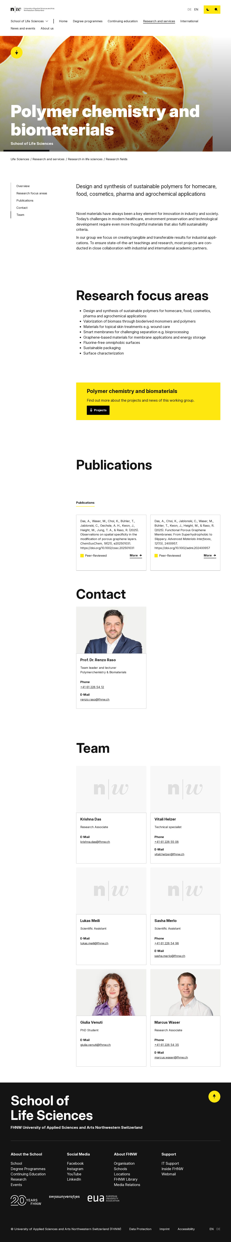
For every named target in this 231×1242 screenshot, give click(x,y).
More (134, 555)
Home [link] (63, 21)
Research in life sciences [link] (85, 159)
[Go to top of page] (214, 1097)
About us (47, 28)
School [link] (16, 1163)
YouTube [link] (74, 1174)
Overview (23, 186)
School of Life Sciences (27, 21)
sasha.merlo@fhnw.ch (169, 956)
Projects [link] (100, 410)
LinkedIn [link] (74, 1179)
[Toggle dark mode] (208, 9)
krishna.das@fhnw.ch (95, 842)
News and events (23, 28)
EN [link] (196, 9)
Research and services (159, 21)
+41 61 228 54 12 (92, 687)
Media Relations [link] (127, 1184)
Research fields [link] (116, 159)
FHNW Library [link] (126, 1179)
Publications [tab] (85, 502)
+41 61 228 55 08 (166, 842)
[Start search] (216, 9)
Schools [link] (120, 1169)
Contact (22, 207)
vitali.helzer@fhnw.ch (169, 854)
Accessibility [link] (186, 1229)
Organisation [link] (124, 1163)
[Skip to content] (17, 53)
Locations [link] (122, 1174)
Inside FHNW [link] (172, 1169)
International (189, 21)
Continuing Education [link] (28, 1174)
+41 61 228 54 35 (166, 1045)
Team (20, 215)
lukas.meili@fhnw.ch (94, 943)
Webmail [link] (169, 1174)
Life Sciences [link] (20, 159)
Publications (24, 200)
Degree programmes (88, 21)
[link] (33, 9)
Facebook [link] (75, 1163)
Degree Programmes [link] (28, 1169)
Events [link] (16, 1184)
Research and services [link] (48, 159)
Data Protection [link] (140, 1229)
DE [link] (189, 9)
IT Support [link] (170, 1163)
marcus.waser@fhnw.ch (171, 1057)
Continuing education (123, 21)
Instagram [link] (75, 1169)
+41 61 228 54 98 (166, 943)
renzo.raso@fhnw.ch (94, 699)
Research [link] (18, 1179)
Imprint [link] (165, 1229)
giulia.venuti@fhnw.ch (95, 1045)
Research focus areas (31, 193)
